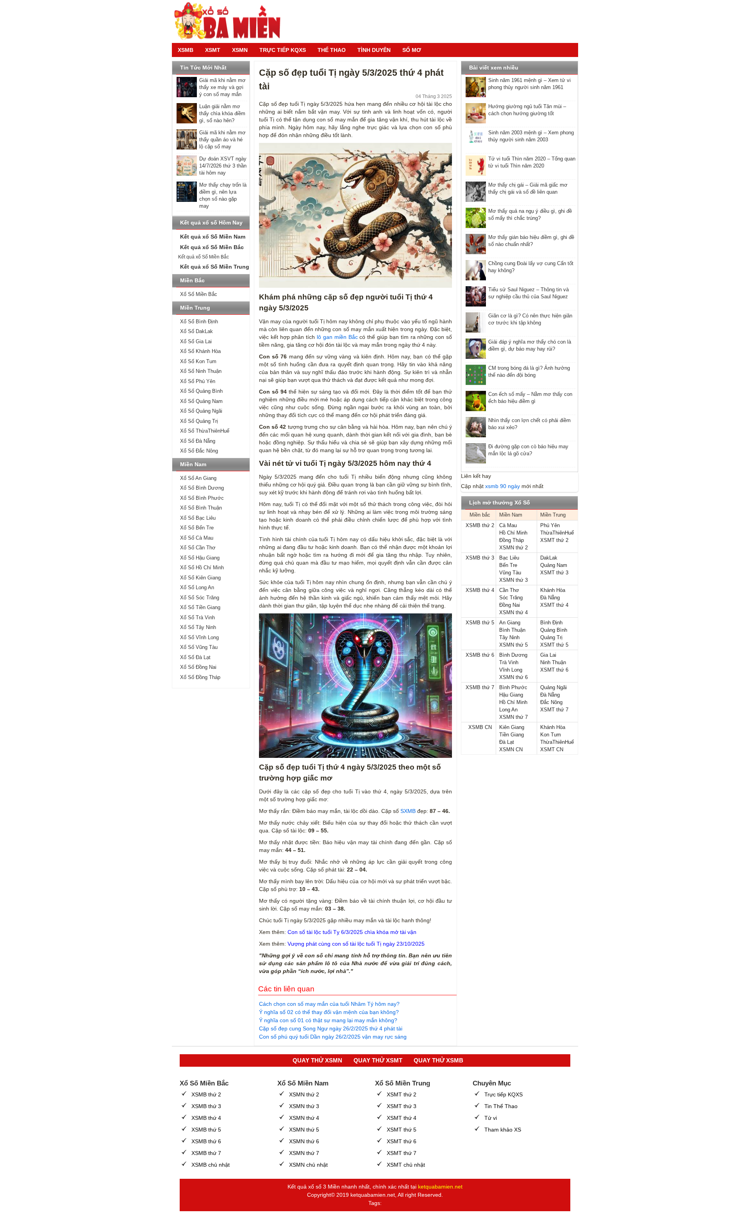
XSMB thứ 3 (480, 558)
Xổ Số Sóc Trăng (199, 598)
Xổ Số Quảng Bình (201, 391)
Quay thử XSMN (317, 1060)
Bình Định (551, 623)
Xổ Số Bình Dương (202, 488)
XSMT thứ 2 (554, 540)
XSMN (240, 50)
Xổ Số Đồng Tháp (200, 677)
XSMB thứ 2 (480, 525)
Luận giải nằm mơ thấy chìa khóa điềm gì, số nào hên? (222, 113)
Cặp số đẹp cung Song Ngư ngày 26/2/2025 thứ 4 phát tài (330, 1028)
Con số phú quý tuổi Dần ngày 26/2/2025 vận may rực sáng (333, 1037)
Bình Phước (513, 687)
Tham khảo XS (502, 1129)
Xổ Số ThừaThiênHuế (204, 431)
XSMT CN (551, 749)
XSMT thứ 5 (554, 645)
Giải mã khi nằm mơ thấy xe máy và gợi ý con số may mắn (222, 87)
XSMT (212, 50)
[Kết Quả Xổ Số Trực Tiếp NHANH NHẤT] (230, 21)
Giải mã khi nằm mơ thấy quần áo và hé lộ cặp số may (222, 140)
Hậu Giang (511, 695)
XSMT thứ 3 (554, 573)
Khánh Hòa (552, 590)
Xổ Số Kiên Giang (200, 578)
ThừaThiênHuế (557, 533)
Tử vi (490, 1118)
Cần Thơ (509, 590)
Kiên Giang (511, 727)
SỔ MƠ (411, 50)
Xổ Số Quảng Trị (199, 421)
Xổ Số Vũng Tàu (199, 647)
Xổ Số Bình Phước (202, 498)
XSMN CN (511, 749)
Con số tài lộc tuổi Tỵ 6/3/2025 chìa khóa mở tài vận (352, 932)
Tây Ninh (509, 637)
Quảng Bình (553, 630)
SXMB (408, 811)
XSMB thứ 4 (480, 590)
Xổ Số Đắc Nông (199, 451)
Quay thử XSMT (378, 1060)
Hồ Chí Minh (513, 533)
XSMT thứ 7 (554, 710)
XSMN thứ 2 (513, 548)
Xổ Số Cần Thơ (198, 548)
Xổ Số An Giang (198, 478)
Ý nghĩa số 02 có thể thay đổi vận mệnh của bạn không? (329, 1012)
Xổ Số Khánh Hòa (200, 351)
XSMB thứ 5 (480, 623)
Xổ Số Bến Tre (197, 528)
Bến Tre (508, 565)
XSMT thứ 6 (554, 670)
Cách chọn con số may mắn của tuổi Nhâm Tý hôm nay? (329, 1004)
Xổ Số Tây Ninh (198, 627)
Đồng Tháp (511, 540)
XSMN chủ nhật (308, 1165)
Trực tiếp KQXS (503, 1094)
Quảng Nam (553, 565)
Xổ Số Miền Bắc (198, 294)
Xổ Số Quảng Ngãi (201, 411)
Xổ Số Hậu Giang (200, 558)
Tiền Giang (511, 735)
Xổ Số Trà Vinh (197, 617)
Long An (508, 710)
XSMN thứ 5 (513, 645)
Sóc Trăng (511, 598)
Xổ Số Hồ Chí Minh (202, 567)
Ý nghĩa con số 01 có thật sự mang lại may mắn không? (328, 1020)
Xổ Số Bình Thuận (201, 508)
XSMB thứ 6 (480, 655)
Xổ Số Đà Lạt (195, 657)
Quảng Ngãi (553, 687)
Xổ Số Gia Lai (196, 341)
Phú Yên (550, 525)
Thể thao (332, 50)
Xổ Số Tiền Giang (200, 607)
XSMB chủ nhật (210, 1165)
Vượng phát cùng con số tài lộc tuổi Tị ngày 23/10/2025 (356, 944)
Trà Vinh (508, 662)
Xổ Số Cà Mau (196, 538)
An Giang (509, 623)
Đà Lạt (506, 742)
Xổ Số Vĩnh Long (199, 637)
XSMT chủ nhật (406, 1165)
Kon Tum (550, 735)
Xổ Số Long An (197, 587)
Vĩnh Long (510, 670)
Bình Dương (513, 655)
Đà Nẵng (550, 598)
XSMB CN (480, 727)
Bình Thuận (512, 630)
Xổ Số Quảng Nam (201, 401)
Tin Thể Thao (501, 1106)
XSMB (185, 50)
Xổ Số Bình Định (199, 321)
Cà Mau (508, 525)
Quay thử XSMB (438, 1060)
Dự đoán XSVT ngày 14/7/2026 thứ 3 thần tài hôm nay (222, 166)
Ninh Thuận (553, 662)
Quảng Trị (551, 637)
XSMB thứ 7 (480, 687)
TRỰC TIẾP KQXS (282, 50)
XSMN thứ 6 (513, 677)
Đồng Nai (509, 605)
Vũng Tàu (510, 573)
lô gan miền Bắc (337, 337)
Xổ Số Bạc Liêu (198, 518)
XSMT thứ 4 (554, 605)
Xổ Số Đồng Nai (198, 667)
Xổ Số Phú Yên (197, 381)
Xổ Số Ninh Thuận (200, 371)
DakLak (548, 558)
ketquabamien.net (440, 1186)
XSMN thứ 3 (513, 580)
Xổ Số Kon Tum (198, 361)
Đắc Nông (551, 702)
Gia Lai (548, 655)
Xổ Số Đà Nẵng (197, 441)
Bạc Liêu (509, 558)
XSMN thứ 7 (513, 717)
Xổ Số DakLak (196, 331)
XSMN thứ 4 (513, 612)
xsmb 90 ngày (502, 486)
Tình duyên (374, 50)
